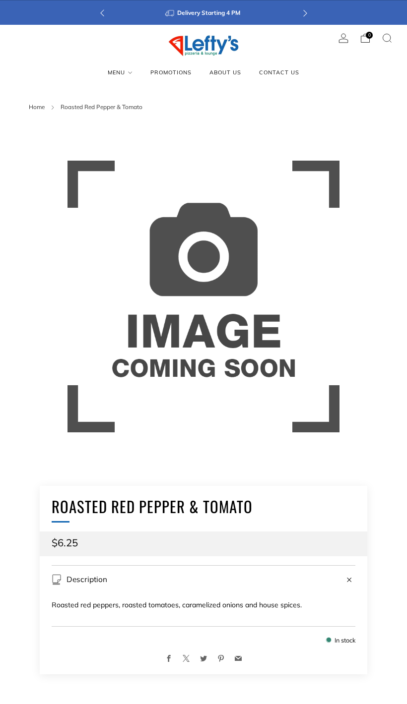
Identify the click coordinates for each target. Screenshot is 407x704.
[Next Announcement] (305, 12)
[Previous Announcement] (102, 12)
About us (225, 72)
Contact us (279, 72)
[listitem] (204, 12)
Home (37, 107)
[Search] (387, 38)
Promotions (171, 72)
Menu (116, 72)
